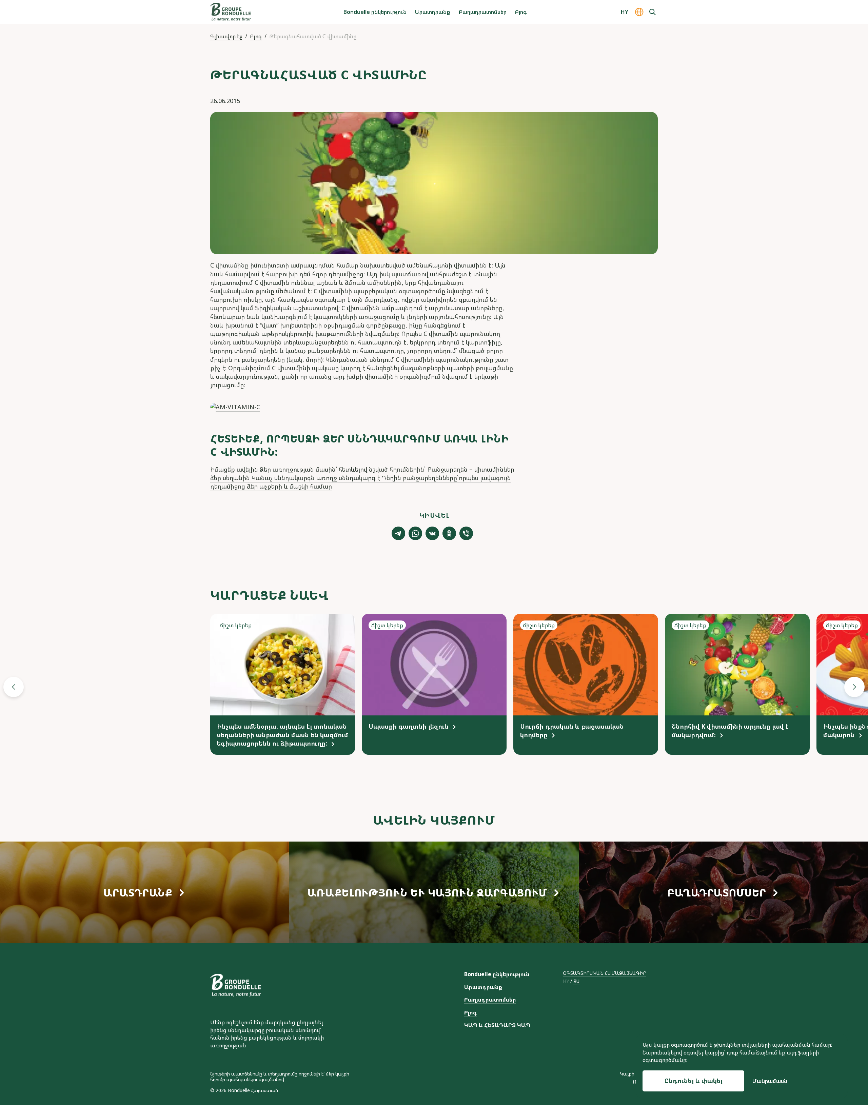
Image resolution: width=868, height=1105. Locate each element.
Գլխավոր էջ (226, 36)
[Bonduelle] (235, 985)
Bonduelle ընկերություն (375, 12)
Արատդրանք (432, 12)
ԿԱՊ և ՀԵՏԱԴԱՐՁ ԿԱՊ (497, 1025)
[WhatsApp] (415, 533)
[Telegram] (398, 533)
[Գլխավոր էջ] (230, 12)
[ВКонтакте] (432, 533)
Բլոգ (521, 12)
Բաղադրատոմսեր (483, 12)
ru (576, 981)
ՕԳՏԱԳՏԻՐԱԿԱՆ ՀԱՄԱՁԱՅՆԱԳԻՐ (604, 973)
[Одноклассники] (449, 533)
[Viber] (466, 533)
